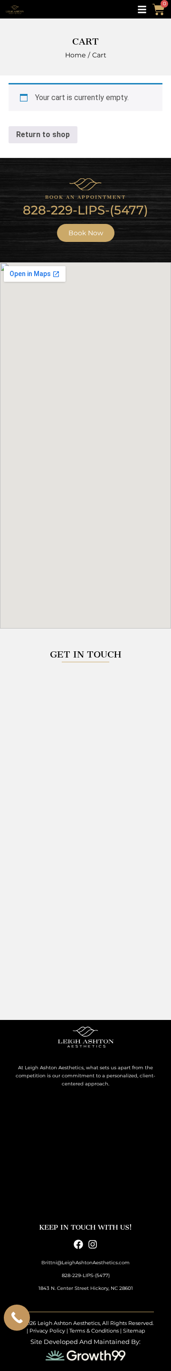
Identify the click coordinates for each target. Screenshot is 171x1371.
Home (75, 55)
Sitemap (134, 1330)
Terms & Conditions (94, 1330)
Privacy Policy (47, 1330)
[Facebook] (78, 1244)
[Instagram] (92, 1244)
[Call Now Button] (17, 1318)
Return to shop (43, 134)
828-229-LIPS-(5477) (85, 210)
